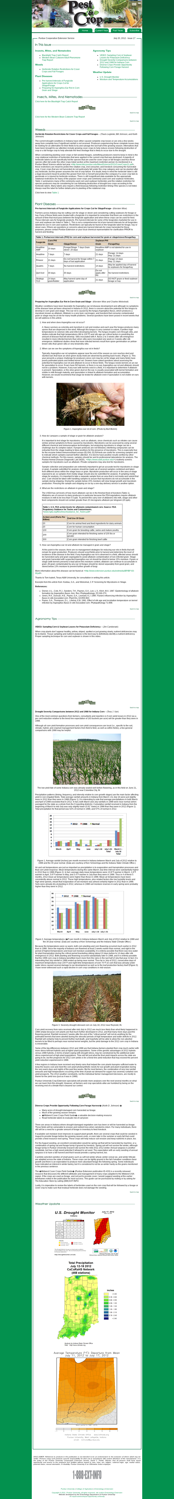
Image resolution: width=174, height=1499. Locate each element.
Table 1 (55, 192)
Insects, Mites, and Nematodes (53, 50)
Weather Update (102, 72)
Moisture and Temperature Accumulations (119, 79)
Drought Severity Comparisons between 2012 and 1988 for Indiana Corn (118, 61)
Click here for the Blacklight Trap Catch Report (56, 101)
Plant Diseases (43, 76)
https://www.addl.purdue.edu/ (100, 459)
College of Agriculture (84, 1489)
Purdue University (68, 1489)
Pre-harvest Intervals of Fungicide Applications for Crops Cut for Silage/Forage (57, 83)
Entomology (99, 1489)
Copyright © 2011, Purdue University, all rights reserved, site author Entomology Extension (87, 1493)
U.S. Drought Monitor (109, 77)
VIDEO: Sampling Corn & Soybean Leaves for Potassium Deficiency (116, 56)
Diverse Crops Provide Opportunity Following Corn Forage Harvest (116, 66)
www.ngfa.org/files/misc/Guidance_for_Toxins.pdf (66, 512)
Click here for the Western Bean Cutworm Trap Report (60, 117)
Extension (109, 1489)
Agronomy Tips (102, 50)
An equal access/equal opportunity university (87, 1496)
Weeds (39, 64)
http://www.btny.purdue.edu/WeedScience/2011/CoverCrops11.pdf (102, 164)
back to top (134, 113)
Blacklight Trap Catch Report (55, 55)
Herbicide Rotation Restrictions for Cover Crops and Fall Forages (61, 70)
